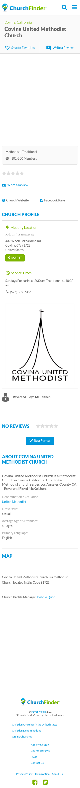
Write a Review (63, 48)
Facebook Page (54, 200)
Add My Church (40, 744)
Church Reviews (40, 750)
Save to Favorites (23, 48)
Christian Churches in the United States (34, 724)
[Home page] (24, 7)
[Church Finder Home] (40, 707)
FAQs (34, 756)
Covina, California (18, 22)
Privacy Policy (24, 774)
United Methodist (14, 502)
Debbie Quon (46, 597)
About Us (57, 774)
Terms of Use (42, 774)
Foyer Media (38, 711)
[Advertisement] (40, 97)
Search (64, 7)
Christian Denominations (26, 730)
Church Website (17, 200)
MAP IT (16, 258)
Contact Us (37, 762)
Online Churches (22, 736)
